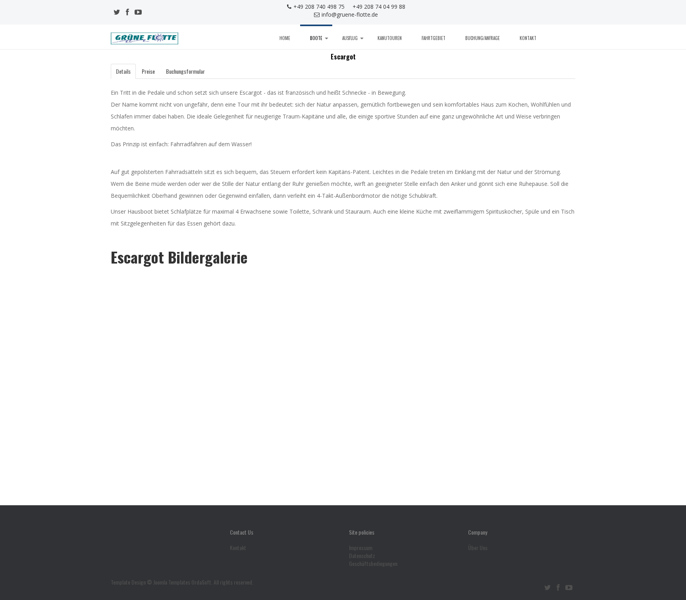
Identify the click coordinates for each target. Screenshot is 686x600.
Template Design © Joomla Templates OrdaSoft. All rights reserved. (182, 582)
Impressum (360, 548)
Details (123, 71)
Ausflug (350, 38)
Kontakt (528, 38)
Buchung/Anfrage (482, 38)
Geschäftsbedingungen (373, 564)
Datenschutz (362, 556)
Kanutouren (390, 38)
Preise (148, 71)
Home (284, 38)
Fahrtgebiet (433, 38)
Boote (316, 38)
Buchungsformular (185, 71)
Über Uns (478, 548)
